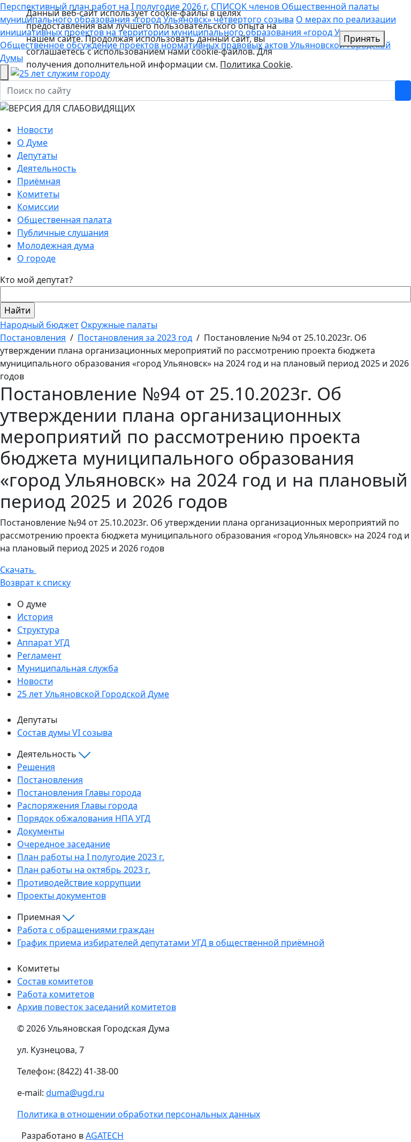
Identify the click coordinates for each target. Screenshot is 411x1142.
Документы (40, 831)
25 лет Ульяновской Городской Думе (93, 694)
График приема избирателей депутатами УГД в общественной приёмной (170, 943)
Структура (38, 630)
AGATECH (105, 1135)
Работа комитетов (55, 994)
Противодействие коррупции (79, 883)
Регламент (39, 655)
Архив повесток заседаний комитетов (96, 1007)
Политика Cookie (255, 64)
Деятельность (47, 168)
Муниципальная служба (67, 668)
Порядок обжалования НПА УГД (83, 818)
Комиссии (38, 207)
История (35, 617)
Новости (35, 130)
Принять (362, 38)
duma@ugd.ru (75, 1093)
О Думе (32, 142)
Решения (36, 767)
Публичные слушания (63, 232)
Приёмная (38, 181)
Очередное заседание (63, 844)
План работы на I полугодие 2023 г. (90, 857)
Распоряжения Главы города (77, 805)
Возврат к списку (35, 582)
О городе (36, 258)
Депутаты (37, 155)
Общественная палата (64, 220)
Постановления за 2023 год (135, 338)
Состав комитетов (55, 981)
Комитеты (38, 194)
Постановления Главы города (79, 792)
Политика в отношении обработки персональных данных (138, 1114)
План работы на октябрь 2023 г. (83, 870)
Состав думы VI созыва (64, 732)
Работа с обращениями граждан (85, 930)
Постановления (33, 338)
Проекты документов (61, 895)
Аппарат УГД (43, 642)
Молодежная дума (55, 245)
